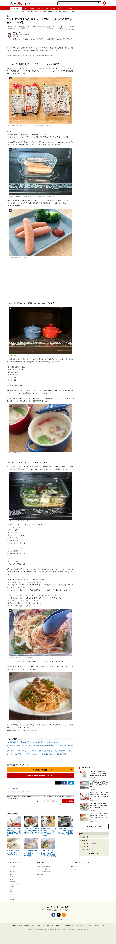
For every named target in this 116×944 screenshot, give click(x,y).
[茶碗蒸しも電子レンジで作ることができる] (40, 330)
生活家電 (38, 8)
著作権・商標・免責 (69, 925)
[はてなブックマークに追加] (71, 783)
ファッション (13, 894)
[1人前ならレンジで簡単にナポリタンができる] (40, 496)
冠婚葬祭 (32, 8)
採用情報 (20, 925)
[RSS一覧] (64, 915)
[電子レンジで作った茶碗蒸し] (40, 428)
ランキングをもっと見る (94, 826)
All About (12, 11)
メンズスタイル (14, 886)
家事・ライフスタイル (16, 8)
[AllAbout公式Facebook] (53, 915)
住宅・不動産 (13, 866)
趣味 (11, 891)
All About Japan (73, 869)
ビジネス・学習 (14, 884)
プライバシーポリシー (47, 925)
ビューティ (12, 874)
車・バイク (12, 899)
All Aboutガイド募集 (42, 869)
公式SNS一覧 (58, 919)
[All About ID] (104, 3)
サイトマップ (96, 925)
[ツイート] (58, 783)
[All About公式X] (59, 915)
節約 (36, 11)
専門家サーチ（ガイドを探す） (44, 866)
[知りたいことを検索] (99, 3)
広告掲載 (33, 925)
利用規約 (38, 925)
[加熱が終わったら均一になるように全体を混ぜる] (40, 632)
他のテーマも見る (94, 853)
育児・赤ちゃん (60, 8)
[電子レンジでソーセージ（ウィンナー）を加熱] (40, 171)
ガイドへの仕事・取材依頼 (43, 871)
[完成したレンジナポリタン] (40, 696)
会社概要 (14, 925)
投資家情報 (26, 925)
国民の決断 (40, 874)
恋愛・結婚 (12, 881)
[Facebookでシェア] (64, 783)
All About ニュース (74, 866)
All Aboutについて (59, 925)
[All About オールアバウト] (16, 3)
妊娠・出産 (52, 8)
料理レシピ (26, 8)
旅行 (11, 889)
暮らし (28, 3)
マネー (11, 869)
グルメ (11, 897)
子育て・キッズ (69, 8)
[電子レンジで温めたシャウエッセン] (40, 232)
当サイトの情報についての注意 (83, 925)
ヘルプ (102, 925)
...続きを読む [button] (71, 39)
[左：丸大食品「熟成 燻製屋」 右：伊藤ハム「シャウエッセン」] (40, 100)
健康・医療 (12, 871)
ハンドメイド (45, 8)
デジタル (12, 876)
